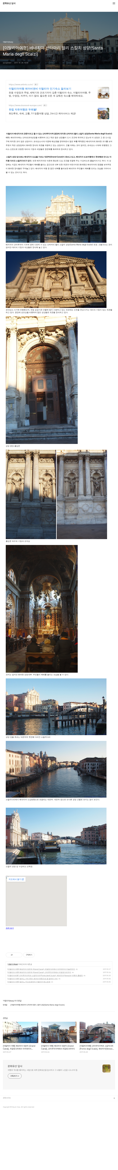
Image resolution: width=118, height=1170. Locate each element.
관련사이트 (7, 1098)
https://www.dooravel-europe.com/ (25, 105)
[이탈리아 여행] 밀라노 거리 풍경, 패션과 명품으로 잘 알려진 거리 (32, 979)
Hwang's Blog (9, 1108)
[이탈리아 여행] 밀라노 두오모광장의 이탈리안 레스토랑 (28, 982)
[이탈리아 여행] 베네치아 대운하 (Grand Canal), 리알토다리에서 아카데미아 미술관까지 (41, 969)
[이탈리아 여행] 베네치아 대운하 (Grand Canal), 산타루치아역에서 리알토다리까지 (39, 972)
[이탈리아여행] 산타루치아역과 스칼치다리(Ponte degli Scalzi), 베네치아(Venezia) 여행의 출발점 (45, 975)
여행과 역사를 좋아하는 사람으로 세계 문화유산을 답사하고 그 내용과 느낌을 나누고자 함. (43, 1070)
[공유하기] (15, 955)
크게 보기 (10, 928)
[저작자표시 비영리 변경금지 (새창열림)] (38, 955)
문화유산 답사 (9, 3)
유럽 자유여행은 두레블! (23, 109)
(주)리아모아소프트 (10, 1112)
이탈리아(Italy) (13, 964)
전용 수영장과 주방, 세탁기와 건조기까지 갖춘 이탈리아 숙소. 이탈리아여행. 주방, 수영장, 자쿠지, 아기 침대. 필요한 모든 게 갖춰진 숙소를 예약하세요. (50, 94)
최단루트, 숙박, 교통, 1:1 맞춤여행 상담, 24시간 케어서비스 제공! (42, 113)
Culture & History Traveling (14, 1103)
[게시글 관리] (19, 955)
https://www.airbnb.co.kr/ (21, 84)
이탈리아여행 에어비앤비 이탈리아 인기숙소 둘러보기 (40, 88)
